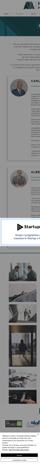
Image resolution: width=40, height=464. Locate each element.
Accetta (19, 455)
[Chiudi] (37, 435)
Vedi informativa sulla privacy (19, 450)
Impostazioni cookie (19, 460)
